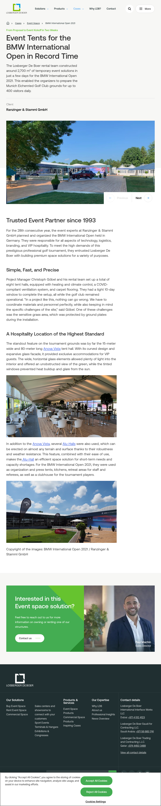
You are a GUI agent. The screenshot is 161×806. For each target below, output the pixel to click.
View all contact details (133, 752)
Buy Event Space (15, 706)
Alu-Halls (69, 444)
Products (59, 8)
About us (97, 710)
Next (139, 198)
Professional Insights (103, 714)
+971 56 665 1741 (145, 731)
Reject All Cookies (96, 791)
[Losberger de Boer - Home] (20, 680)
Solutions (40, 8)
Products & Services (70, 701)
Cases (77, 8)
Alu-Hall (28, 459)
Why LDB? (95, 8)
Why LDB (97, 706)
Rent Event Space (16, 710)
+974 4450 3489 (137, 745)
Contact (111, 8)
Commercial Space (17, 714)
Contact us (25, 638)
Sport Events (42, 722)
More (148, 8)
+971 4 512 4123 (136, 717)
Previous (122, 198)
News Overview (100, 718)
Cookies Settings (96, 801)
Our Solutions (15, 700)
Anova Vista (52, 348)
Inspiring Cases (72, 725)
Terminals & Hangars (46, 726)
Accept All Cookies (96, 780)
